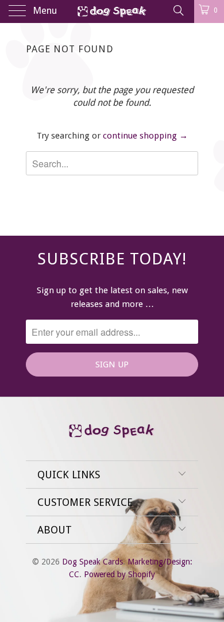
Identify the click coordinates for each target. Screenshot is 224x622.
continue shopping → (145, 135)
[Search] (178, 10)
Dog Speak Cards (92, 561)
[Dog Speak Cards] (112, 11)
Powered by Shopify (119, 574)
